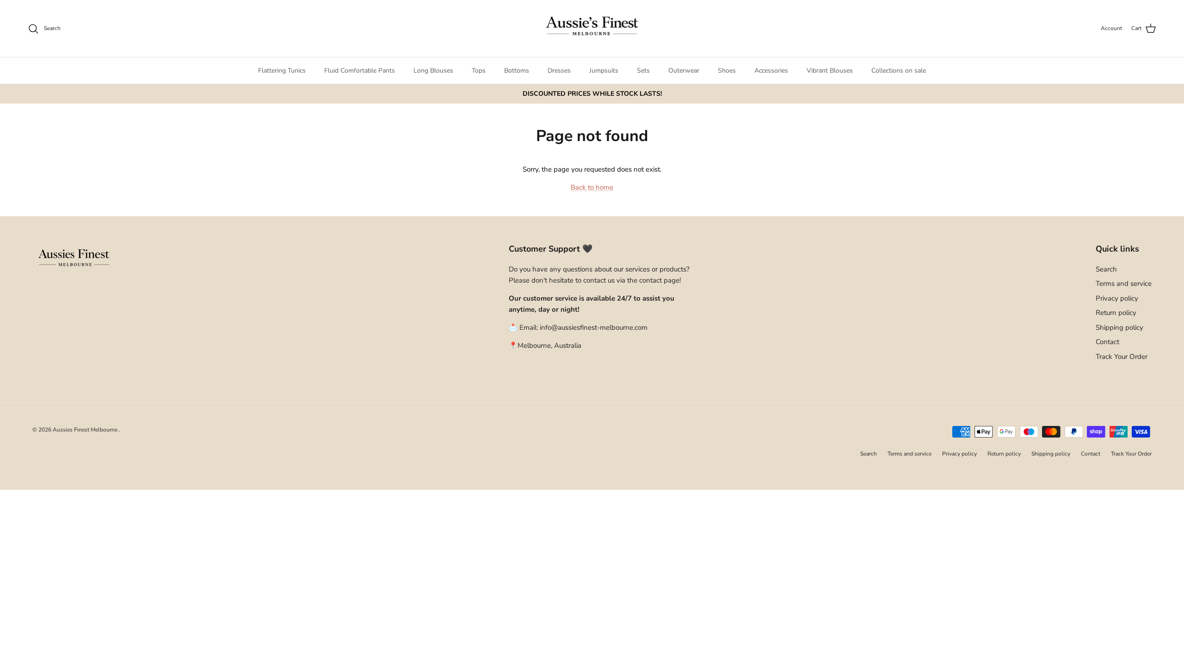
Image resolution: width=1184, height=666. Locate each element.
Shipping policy (1119, 327)
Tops (479, 70)
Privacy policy (1117, 298)
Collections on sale (898, 70)
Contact (1107, 341)
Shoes (727, 70)
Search (1106, 269)
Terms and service (1124, 283)
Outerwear (683, 70)
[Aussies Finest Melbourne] (592, 28)
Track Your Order (1121, 356)
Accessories (771, 70)
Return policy (1116, 312)
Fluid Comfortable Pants (359, 70)
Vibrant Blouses (830, 70)
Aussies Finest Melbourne (86, 429)
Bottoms (516, 70)
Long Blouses (433, 70)
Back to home (592, 187)
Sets (643, 70)
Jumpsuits (603, 70)
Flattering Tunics (282, 70)
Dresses (559, 70)
